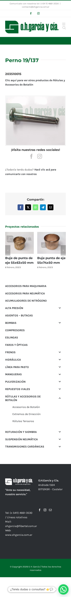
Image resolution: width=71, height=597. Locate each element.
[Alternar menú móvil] (64, 24)
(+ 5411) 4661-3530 (21, 512)
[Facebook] (39, 510)
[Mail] (50, 510)
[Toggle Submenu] (60, 308)
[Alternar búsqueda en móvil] (64, 27)
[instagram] (39, 156)
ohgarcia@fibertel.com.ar (21, 526)
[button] (7, 250)
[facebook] (31, 156)
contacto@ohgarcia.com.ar (35, 7)
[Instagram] (45, 510)
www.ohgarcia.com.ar (18, 534)
